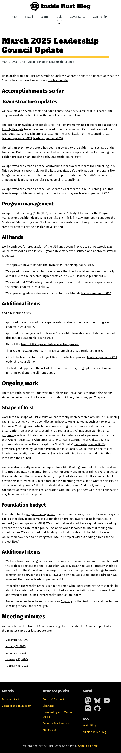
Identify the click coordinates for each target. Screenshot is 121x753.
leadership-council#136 (29, 523)
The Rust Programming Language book (80, 125)
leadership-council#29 (89, 351)
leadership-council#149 (66, 157)
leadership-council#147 (34, 287)
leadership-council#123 (17, 138)
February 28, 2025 (16, 665)
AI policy (66, 601)
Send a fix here (88, 746)
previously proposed (15, 449)
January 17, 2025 (15, 646)
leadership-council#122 (20, 327)
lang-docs (8, 134)
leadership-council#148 (92, 276)
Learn (44, 16)
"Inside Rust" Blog (94, 732)
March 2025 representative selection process (50, 344)
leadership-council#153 (33, 179)
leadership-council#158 (96, 293)
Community (100, 16)
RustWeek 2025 (102, 246)
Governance (77, 16)
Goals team (53, 189)
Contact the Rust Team (16, 706)
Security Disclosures (56, 723)
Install (29, 16)
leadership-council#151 (47, 217)
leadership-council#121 (102, 357)
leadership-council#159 (90, 444)
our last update (58, 80)
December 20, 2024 (17, 640)
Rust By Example (12, 129)
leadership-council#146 (64, 179)
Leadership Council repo (87, 626)
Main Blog (89, 725)
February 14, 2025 (16, 659)
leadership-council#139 (48, 138)
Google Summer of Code (17, 175)
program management (40, 514)
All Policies (49, 730)
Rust (14, 16)
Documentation (12, 699)
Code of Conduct (53, 699)
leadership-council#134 (20, 361)
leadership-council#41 (48, 579)
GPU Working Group (75, 467)
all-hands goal (45, 372)
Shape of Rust (52, 115)
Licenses (48, 706)
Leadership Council (61, 62)
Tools (58, 16)
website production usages (63, 595)
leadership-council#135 (79, 265)
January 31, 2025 (15, 653)
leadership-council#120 (38, 338)
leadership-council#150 (94, 193)
